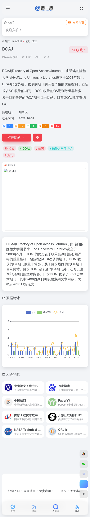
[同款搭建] (84, 474)
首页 (7, 41)
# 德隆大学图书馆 (60, 148)
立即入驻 (78, 22)
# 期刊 (9, 155)
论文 (27, 41)
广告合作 (60, 491)
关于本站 (76, 491)
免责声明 (45, 491)
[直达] (41, 387)
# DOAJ (25, 148)
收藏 (80, 49)
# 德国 (40, 148)
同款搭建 (29, 491)
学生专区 (17, 41)
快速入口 (14, 491)
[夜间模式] (84, 494)
